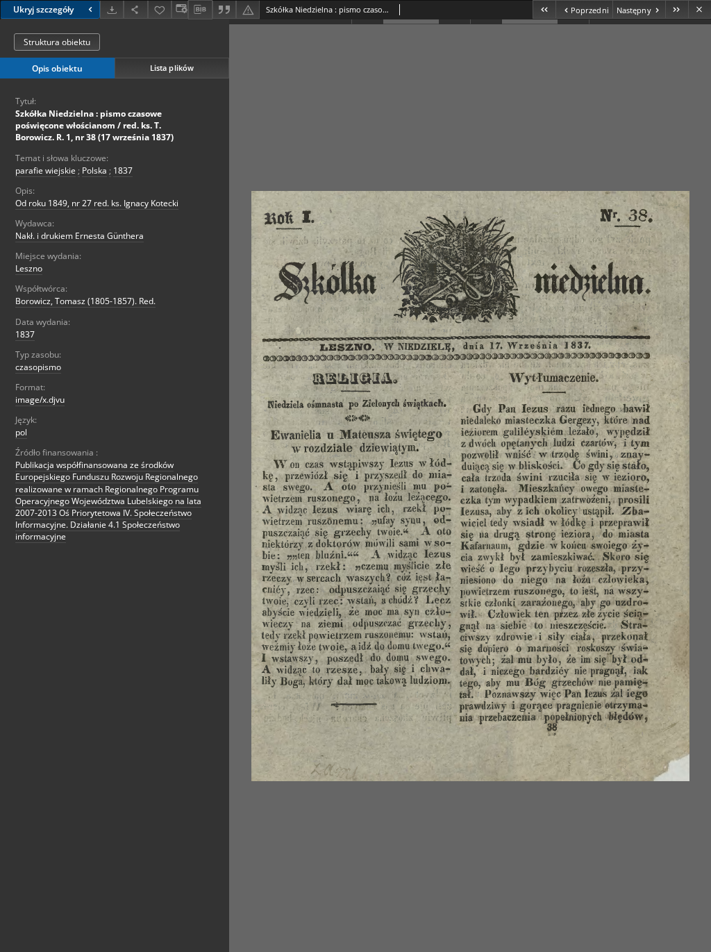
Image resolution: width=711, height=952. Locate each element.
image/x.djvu (40, 400)
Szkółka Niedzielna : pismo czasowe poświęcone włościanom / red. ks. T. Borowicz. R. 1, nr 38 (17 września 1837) (94, 125)
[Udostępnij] (135, 9)
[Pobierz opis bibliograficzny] (200, 9)
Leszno (28, 268)
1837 (123, 170)
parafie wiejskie (45, 170)
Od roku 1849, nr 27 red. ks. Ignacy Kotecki (96, 203)
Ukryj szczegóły (43, 9)
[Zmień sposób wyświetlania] (180, 9)
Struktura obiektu (57, 42)
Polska (94, 170)
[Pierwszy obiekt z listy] (544, 9)
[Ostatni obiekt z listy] (676, 9)
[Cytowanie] (224, 9)
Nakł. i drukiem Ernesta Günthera (79, 236)
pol (21, 432)
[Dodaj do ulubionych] (160, 9)
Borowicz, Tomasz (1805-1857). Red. (85, 301)
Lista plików (172, 67)
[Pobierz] (112, 9)
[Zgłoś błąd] (248, 9)
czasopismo (38, 367)
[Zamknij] (699, 9)
